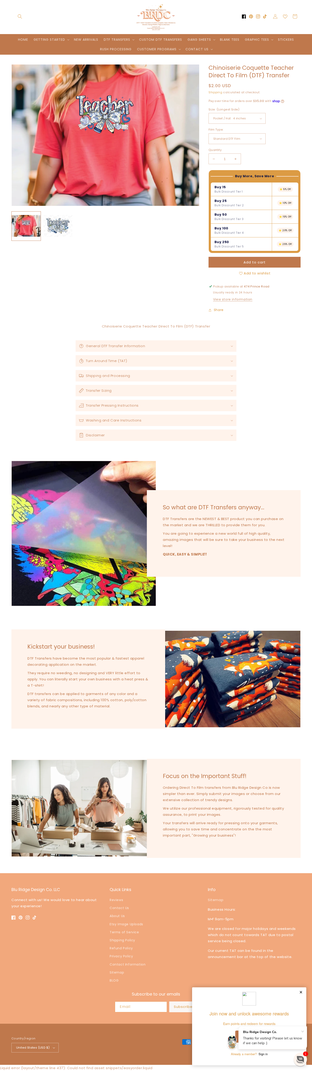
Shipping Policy (122, 940)
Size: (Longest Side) (224, 109)
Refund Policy (121, 948)
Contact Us (119, 908)
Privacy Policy (121, 956)
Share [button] (219, 310)
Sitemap (117, 972)
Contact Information (127, 964)
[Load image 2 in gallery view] (58, 226)
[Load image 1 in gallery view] (26, 226)
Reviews (116, 900)
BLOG (114, 980)
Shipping (215, 92)
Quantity (215, 150)
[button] (20, 16)
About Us (117, 916)
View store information (232, 299)
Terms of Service (124, 932)
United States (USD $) (33, 1047)
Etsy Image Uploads (126, 924)
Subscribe (183, 1006)
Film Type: (216, 129)
